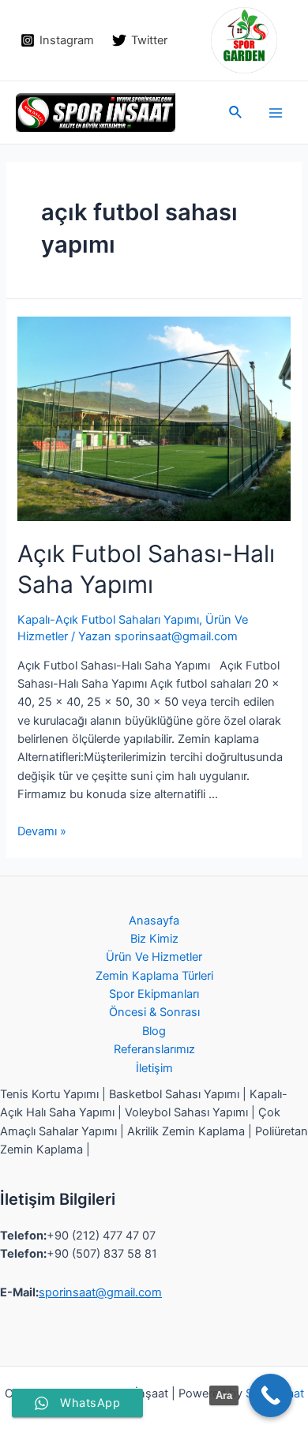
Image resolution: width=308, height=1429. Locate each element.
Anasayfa (154, 920)
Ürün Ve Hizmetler (154, 957)
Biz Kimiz (154, 939)
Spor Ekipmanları (154, 994)
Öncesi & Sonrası (154, 1012)
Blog (154, 1031)
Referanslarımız (154, 1049)
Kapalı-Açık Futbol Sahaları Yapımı (108, 620)
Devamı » (41, 831)
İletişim (154, 1068)
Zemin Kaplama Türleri (154, 976)
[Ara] (270, 1395)
